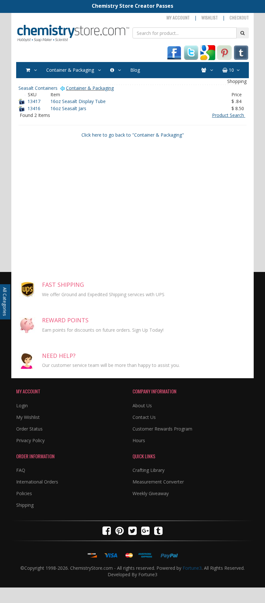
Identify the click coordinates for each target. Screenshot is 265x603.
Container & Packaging (70, 70)
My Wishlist (28, 417)
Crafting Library (148, 470)
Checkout (239, 17)
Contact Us (144, 417)
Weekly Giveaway (150, 493)
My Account (178, 17)
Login (22, 405)
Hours (138, 440)
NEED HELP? (59, 355)
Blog (135, 70)
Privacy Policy (30, 440)
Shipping (25, 505)
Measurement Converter (158, 482)
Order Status (29, 429)
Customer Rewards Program (162, 429)
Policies (24, 493)
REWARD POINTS (65, 320)
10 (231, 70)
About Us (142, 405)
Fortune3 (192, 568)
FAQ (20, 470)
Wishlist (209, 17)
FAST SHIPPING (63, 284)
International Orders (37, 482)
